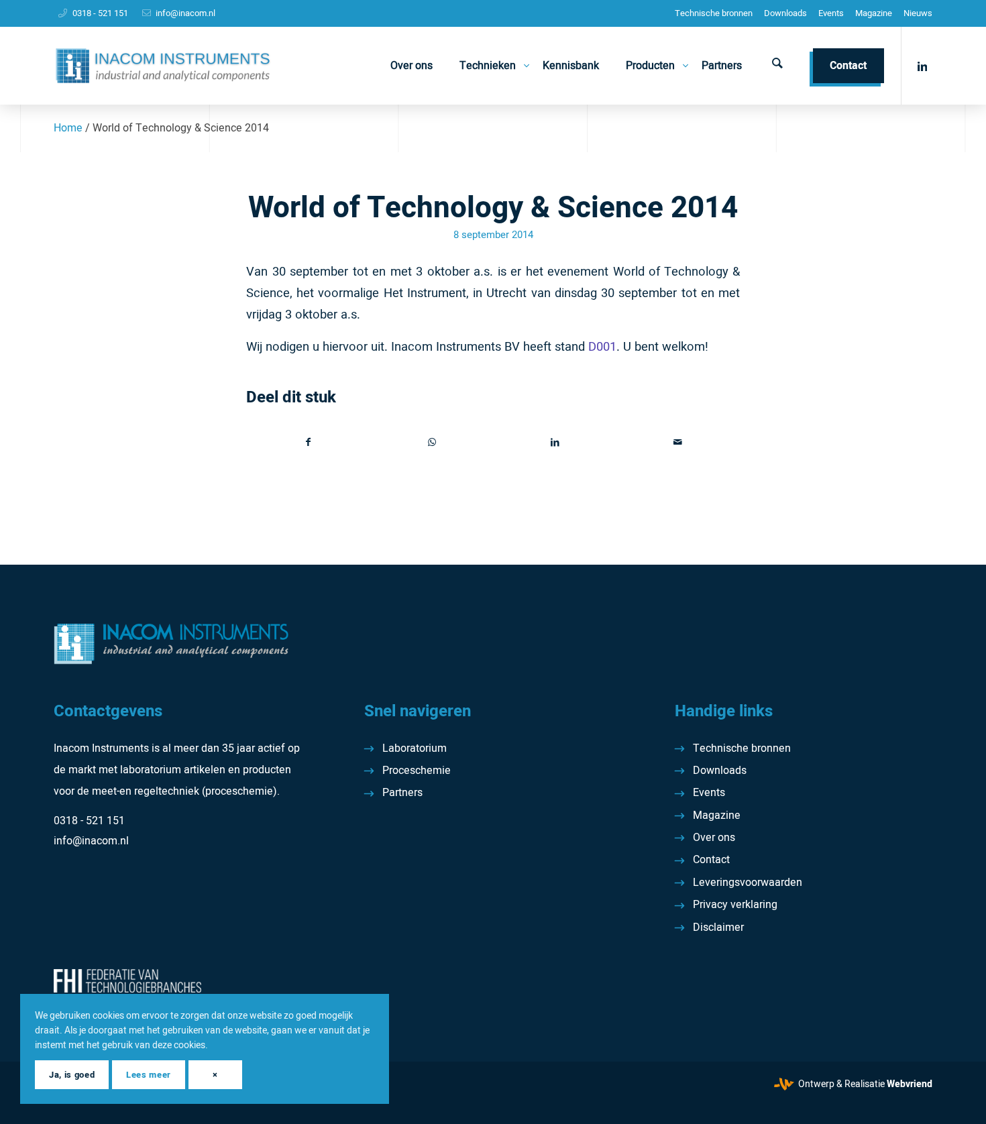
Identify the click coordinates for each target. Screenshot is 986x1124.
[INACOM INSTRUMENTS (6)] (165, 66)
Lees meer (148, 1074)
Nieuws (917, 13)
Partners (402, 793)
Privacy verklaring (735, 905)
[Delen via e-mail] (678, 442)
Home (68, 128)
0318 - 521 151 (100, 13)
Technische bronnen (714, 13)
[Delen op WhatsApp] (432, 442)
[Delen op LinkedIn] (555, 442)
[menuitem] (714, 13)
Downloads (785, 13)
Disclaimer (718, 927)
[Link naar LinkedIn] (922, 65)
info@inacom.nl (185, 13)
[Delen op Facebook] (308, 442)
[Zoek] (777, 66)
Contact (711, 860)
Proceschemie (416, 771)
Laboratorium (414, 748)
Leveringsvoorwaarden (747, 883)
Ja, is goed (72, 1074)
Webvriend (909, 1084)
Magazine (873, 13)
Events (831, 13)
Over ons (714, 838)
